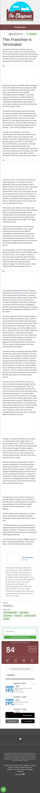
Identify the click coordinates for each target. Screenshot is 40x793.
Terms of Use (18, 765)
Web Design (20, 769)
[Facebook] (20, 739)
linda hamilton (7, 615)
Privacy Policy (8, 765)
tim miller (6, 619)
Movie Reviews (8, 605)
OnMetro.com (11, 769)
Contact (33, 765)
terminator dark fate (30, 615)
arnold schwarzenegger (10, 612)
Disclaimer (26, 765)
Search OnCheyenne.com (20, 637)
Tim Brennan (32, 34)
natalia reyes (18, 615)
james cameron (24, 612)
